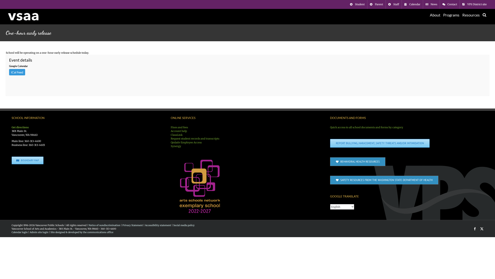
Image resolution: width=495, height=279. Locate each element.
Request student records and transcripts (195, 138)
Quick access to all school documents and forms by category (366, 127)
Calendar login (20, 232)
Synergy (176, 146)
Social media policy (184, 225)
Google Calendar (18, 66)
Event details (20, 60)
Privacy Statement (132, 225)
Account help (179, 131)
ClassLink (177, 135)
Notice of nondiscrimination (104, 225)
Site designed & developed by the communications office (81, 232)
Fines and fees (179, 127)
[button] (484, 15)
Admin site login (39, 232)
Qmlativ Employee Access (186, 142)
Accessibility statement (158, 225)
